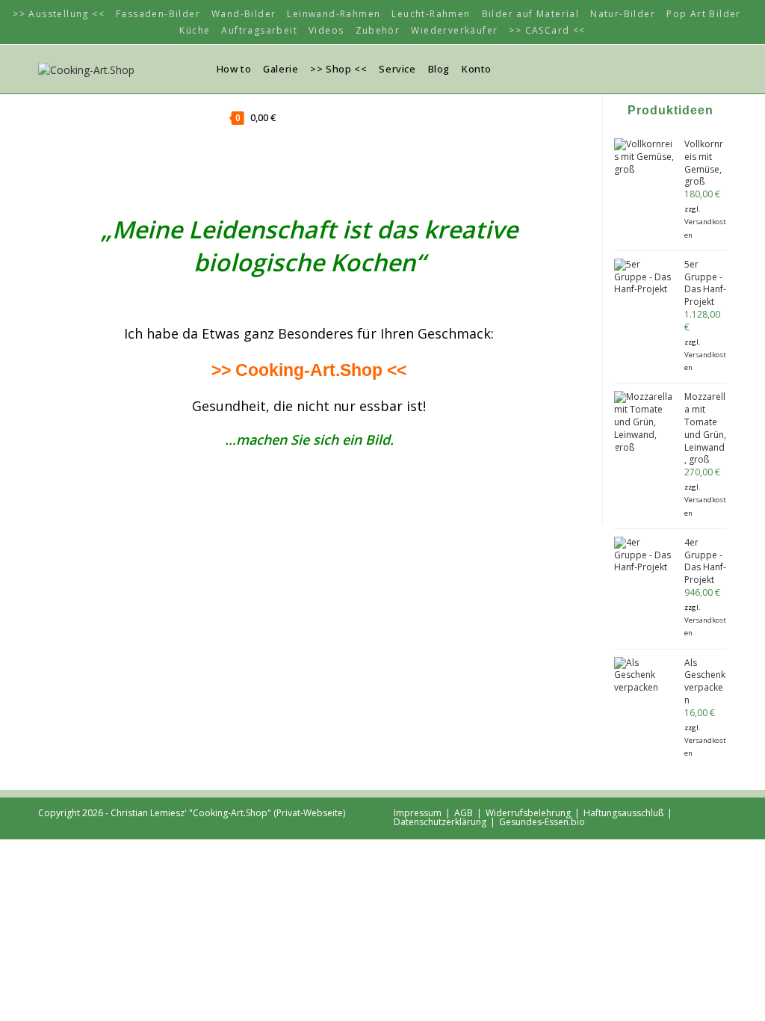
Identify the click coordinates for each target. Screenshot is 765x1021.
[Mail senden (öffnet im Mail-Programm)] (721, 68)
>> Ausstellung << (59, 13)
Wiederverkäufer (454, 30)
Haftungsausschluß (623, 812)
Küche (194, 30)
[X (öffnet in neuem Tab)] (654, 68)
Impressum (418, 812)
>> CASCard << (547, 30)
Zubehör (378, 30)
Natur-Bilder (622, 13)
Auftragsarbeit (259, 30)
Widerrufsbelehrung (528, 812)
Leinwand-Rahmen (333, 13)
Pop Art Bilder (703, 13)
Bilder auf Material (531, 13)
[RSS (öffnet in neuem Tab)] (699, 68)
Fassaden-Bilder (158, 13)
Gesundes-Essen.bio (542, 821)
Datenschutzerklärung (440, 821)
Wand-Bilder (243, 13)
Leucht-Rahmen (430, 13)
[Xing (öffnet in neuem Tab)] (677, 68)
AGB (463, 812)
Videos (326, 30)
